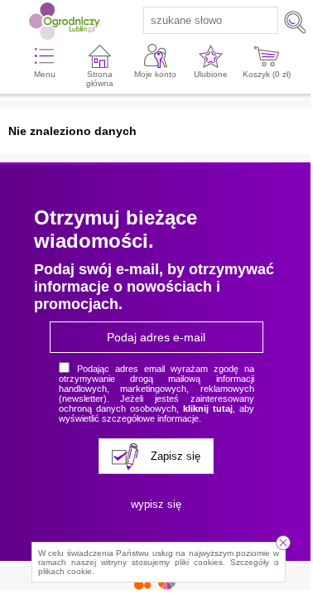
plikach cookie (65, 571)
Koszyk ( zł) (267, 74)
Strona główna (99, 79)
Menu (44, 74)
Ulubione (211, 74)
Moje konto (155, 74)
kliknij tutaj (208, 408)
